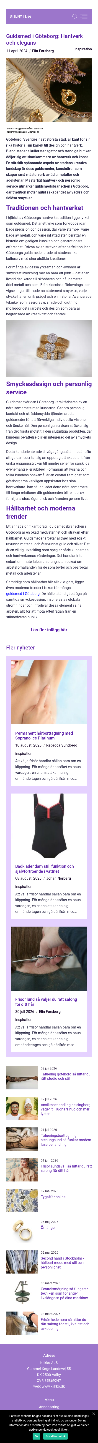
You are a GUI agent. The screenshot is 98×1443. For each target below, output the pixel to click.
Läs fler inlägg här (49, 630)
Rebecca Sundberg (61, 745)
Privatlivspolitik (55, 1436)
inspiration (83, 49)
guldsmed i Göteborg (23, 594)
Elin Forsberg (43, 51)
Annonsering (49, 1407)
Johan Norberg (58, 878)
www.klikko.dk (53, 1386)
